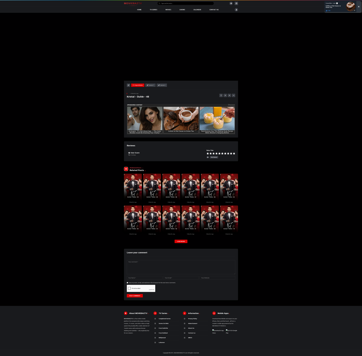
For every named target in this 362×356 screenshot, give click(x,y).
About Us (191, 328)
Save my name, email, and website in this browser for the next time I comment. (152, 282)
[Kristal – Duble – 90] (133, 187)
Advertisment (192, 323)
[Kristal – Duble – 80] (210, 219)
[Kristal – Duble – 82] (171, 219)
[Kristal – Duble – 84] (133, 219)
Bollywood (162, 337)
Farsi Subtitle (163, 328)
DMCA (190, 337)
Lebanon (162, 342)
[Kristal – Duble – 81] (190, 219)
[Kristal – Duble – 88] (171, 187)
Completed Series (165, 318)
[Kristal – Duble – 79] (229, 219)
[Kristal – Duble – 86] (210, 187)
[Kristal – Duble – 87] (190, 187)
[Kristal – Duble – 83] (152, 219)
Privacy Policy (192, 318)
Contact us (191, 333)
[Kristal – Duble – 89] (152, 187)
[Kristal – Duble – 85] (229, 187)
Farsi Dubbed (163, 333)
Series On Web (163, 323)
